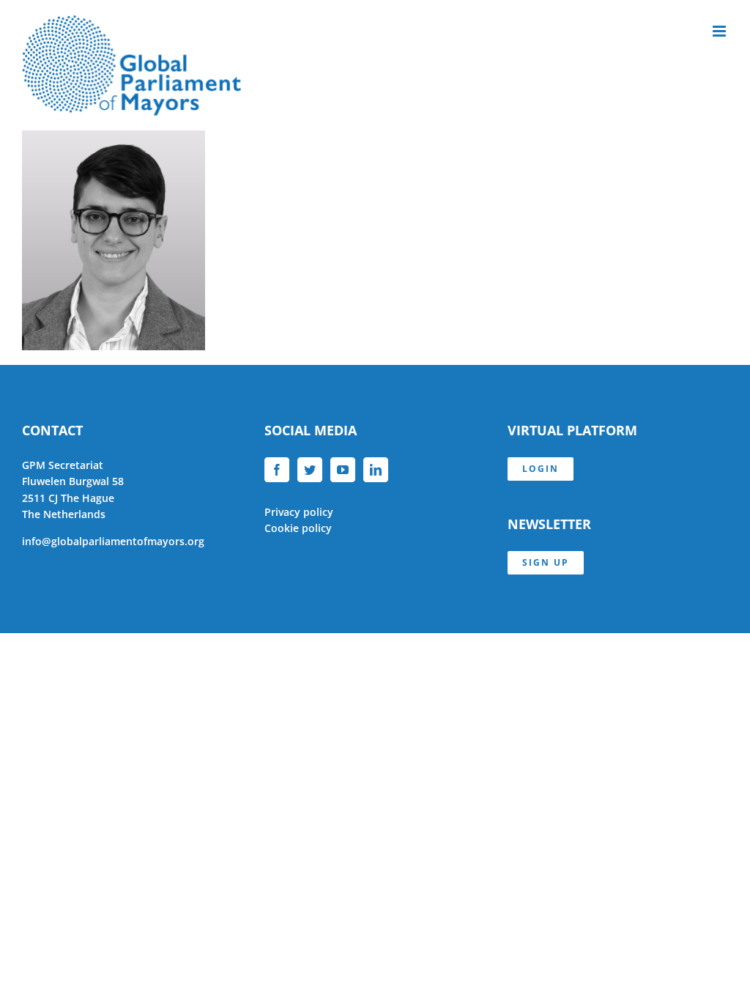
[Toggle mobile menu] (720, 31)
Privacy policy (298, 512)
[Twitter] (309, 469)
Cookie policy (298, 528)
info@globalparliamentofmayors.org (113, 541)
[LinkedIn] (375, 469)
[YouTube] (342, 469)
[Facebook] (276, 469)
